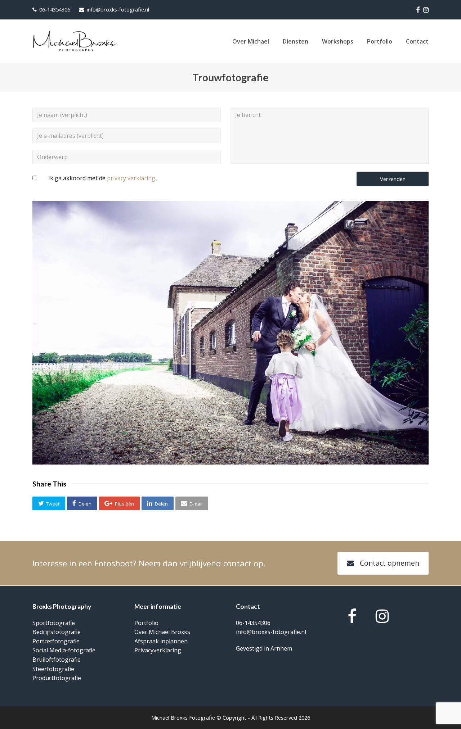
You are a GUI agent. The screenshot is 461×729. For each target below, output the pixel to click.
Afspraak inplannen (161, 641)
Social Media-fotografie (63, 650)
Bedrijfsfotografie (56, 632)
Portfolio (146, 623)
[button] (48, 503)
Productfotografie (56, 678)
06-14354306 (54, 9)
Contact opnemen (389, 563)
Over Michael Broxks (162, 632)
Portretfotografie (56, 641)
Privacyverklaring (157, 650)
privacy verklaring (131, 178)
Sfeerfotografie (53, 669)
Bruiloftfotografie (56, 660)
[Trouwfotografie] (230, 462)
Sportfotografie (53, 623)
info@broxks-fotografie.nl (118, 9)
